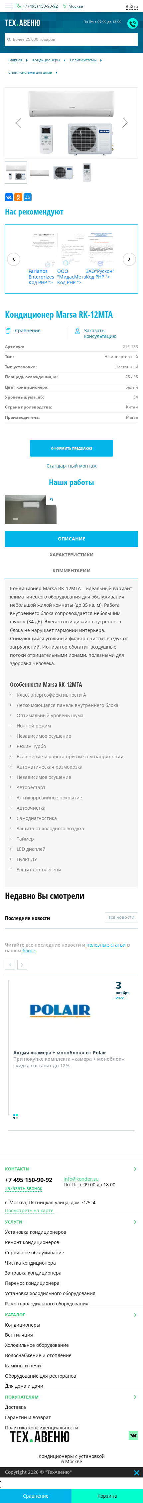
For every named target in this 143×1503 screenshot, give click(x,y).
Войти (132, 6)
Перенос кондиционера (32, 1283)
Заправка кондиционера (33, 1273)
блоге (29, 950)
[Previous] (13, 259)
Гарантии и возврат (28, 1417)
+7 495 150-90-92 (28, 1180)
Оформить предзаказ (71, 448)
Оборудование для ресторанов (40, 1376)
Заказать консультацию (100, 333)
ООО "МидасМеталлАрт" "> (71, 276)
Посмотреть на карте (29, 1211)
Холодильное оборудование (37, 1345)
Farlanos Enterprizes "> (41, 276)
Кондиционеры (22, 1325)
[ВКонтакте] (9, 197)
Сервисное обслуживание (34, 1252)
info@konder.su (81, 1179)
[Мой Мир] (28, 197)
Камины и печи (23, 1365)
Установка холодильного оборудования (50, 1293)
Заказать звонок (23, 1188)
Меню (9, 6)
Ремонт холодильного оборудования (46, 1303)
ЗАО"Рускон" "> (100, 274)
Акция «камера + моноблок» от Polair (59, 1052)
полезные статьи (106, 945)
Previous (10, 965)
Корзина (107, 1496)
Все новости (121, 917)
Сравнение (36, 1496)
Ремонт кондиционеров (32, 1242)
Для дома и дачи (24, 1386)
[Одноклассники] (18, 197)
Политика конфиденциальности (41, 1427)
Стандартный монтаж (71, 466)
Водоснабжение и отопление (38, 1355)
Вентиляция (19, 1335)
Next (22, 965)
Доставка (15, 1407)
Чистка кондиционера (30, 1263)
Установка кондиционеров (35, 1232)
